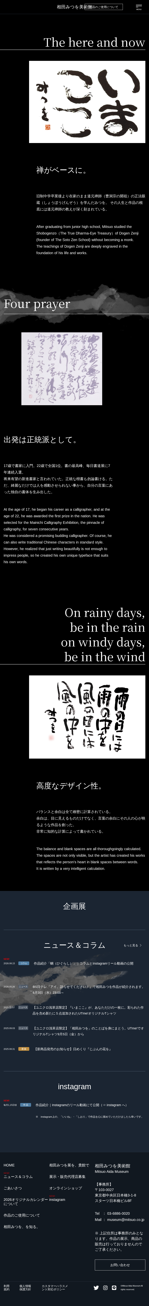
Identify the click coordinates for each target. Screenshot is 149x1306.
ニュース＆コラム (18, 1177)
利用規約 (6, 1288)
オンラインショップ (65, 1188)
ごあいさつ (13, 1188)
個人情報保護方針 (25, 1288)
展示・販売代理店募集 (67, 1177)
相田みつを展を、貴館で (69, 1165)
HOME (9, 1165)
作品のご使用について (103, 7)
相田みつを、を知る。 (22, 1227)
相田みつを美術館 (74, 6)
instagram (57, 1200)
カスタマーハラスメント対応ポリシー (55, 1288)
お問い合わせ (120, 1265)
